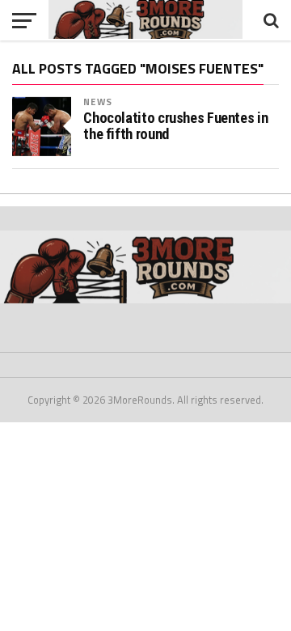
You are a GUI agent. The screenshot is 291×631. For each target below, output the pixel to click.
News (97, 101)
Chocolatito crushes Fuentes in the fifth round (175, 126)
